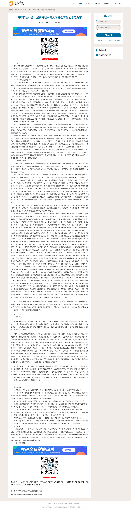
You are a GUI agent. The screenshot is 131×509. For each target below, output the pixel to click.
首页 (72, 4)
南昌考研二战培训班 (105, 55)
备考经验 (117, 4)
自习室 (88, 4)
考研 (80, 4)
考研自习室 (18, 10)
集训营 (97, 4)
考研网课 (106, 4)
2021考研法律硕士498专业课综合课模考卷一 (29, 494)
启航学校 (10, 10)
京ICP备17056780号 (78, 503)
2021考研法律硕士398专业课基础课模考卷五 (29, 491)
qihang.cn (61, 503)
